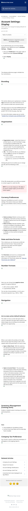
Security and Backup (10, 502)
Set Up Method (12, 16)
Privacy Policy (19, 502)
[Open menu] (25, 2)
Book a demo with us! (14, 507)
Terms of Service (20, 500)
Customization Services (9, 500)
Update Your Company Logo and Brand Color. (13, 116)
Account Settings (21, 16)
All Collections (4, 16)
